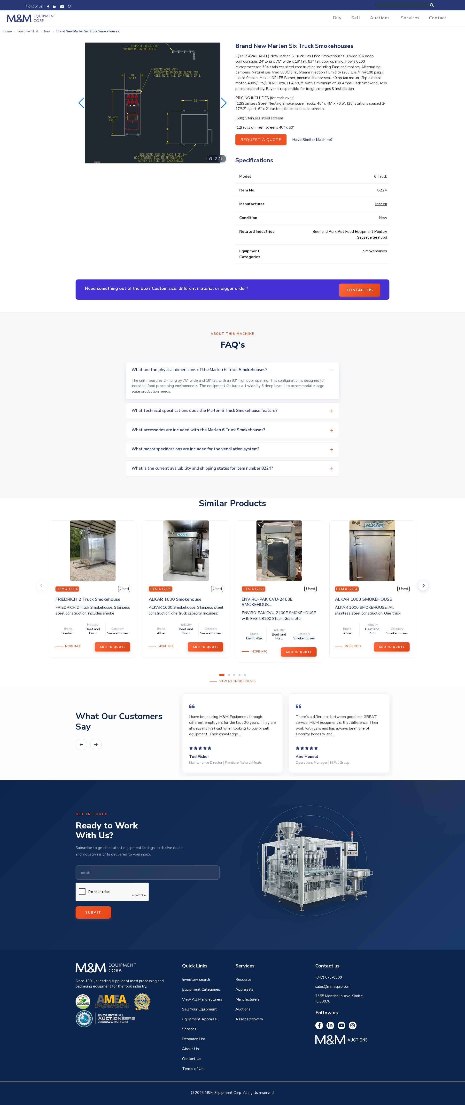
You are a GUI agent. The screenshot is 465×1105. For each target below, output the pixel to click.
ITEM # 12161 (346, 589)
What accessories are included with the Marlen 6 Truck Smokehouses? (198, 430)
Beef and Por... (93, 631)
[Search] (437, 5)
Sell (356, 18)
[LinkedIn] (54, 6)
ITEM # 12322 (253, 589)
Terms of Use (194, 1068)
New (47, 31)
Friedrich (68, 633)
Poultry (380, 231)
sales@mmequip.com (332, 986)
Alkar (161, 633)
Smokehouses (375, 251)
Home (7, 31)
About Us (190, 1049)
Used (124, 589)
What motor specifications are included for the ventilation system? (195, 449)
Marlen (381, 204)
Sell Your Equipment (199, 1009)
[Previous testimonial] (81, 744)
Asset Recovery (249, 1019)
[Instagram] (69, 6)
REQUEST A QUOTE (260, 139)
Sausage (364, 237)
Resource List (194, 1039)
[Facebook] (48, 6)
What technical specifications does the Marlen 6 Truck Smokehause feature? (204, 410)
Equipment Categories (201, 989)
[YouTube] (62, 6)
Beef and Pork (324, 231)
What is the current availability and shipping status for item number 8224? (202, 468)
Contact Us (191, 1058)
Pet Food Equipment (355, 231)
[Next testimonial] (96, 744)
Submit (93, 912)
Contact (438, 18)
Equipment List (27, 31)
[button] (224, 103)
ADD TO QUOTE (112, 647)
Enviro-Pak (254, 638)
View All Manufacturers (202, 999)
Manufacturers (247, 999)
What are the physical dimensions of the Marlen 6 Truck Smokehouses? (199, 370)
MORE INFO (73, 646)
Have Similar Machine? (312, 139)
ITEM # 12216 (67, 589)
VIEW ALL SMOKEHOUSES (237, 681)
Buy (337, 18)
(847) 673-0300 (328, 977)
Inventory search (196, 979)
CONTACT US (360, 290)
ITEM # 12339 (160, 589)
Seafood (380, 237)
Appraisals (244, 989)
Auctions (380, 18)
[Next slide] (423, 585)
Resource (243, 979)
